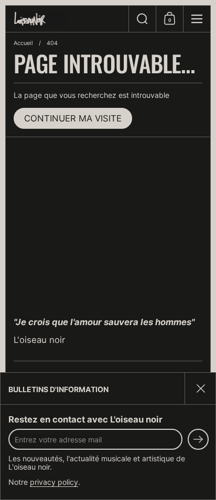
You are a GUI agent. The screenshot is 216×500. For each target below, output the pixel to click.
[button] (142, 19)
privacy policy (54, 481)
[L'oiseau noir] (67, 19)
